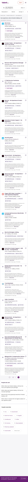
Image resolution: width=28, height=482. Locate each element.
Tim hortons (7, 423)
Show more (17, 37)
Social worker (8, 430)
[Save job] (25, 23)
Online (17, 419)
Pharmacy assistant (9, 427)
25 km (22, 7)
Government (15, 411)
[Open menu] (25, 2)
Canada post (8, 419)
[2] (18, 377)
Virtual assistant (19, 423)
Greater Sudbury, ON (10, 15)
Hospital (19, 415)
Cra (5, 411)
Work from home (9, 415)
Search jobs (3, 15)
